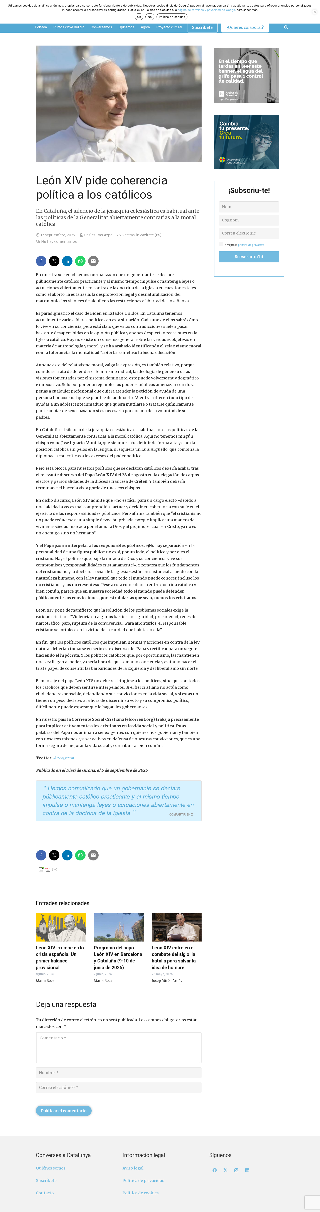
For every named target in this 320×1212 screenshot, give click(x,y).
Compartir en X (181, 814)
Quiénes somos (51, 1168)
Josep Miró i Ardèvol (168, 981)
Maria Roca (45, 981)
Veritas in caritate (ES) (142, 235)
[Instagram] (236, 1170)
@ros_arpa (63, 757)
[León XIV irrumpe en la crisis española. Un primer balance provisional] (61, 927)
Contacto (45, 1192)
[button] (286, 27)
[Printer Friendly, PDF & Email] (48, 869)
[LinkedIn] (247, 1170)
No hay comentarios (59, 241)
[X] (225, 1170)
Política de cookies (141, 1192)
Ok (139, 17)
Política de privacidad (144, 1180)
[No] (314, 12)
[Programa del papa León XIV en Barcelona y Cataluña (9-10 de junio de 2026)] (119, 927)
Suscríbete (46, 1180)
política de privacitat (251, 244)
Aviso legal (133, 1168)
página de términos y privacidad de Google (207, 10)
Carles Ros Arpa (98, 235)
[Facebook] (214, 1170)
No (150, 17)
